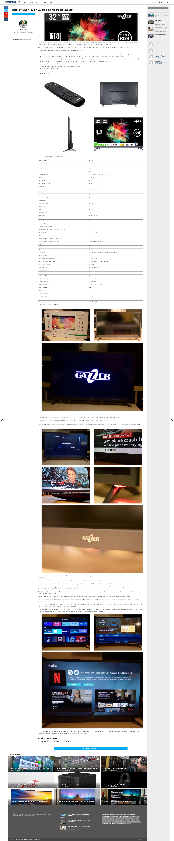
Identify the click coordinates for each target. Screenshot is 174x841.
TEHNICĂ (44, 2)
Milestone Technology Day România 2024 (161, 35)
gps (110, 823)
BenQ (121, 814)
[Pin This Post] (6, 13)
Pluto (121, 821)
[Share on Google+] (6, 16)
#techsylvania (106, 816)
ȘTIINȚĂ (37, 2)
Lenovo (129, 821)
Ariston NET (118, 818)
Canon (117, 814)
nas (127, 818)
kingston (132, 818)
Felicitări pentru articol (159, 51)
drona (136, 818)
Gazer (20, 39)
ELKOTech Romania (110, 818)
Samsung (112, 814)
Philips (120, 816)
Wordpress (38, 839)
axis (128, 814)
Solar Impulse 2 (127, 816)
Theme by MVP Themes (28, 839)
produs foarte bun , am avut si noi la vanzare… (161, 45)
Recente (158, 7)
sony (125, 821)
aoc (103, 821)
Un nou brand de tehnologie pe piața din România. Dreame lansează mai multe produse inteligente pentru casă (161, 29)
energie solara (114, 816)
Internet (114, 823)
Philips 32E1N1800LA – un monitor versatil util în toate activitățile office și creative (161, 22)
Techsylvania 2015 (136, 821)
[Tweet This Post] (6, 10)
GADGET (25, 2)
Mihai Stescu (23, 29)
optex (138, 816)
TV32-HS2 (28, 39)
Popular (152, 7)
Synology (132, 814)
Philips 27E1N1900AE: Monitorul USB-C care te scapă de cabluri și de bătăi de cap (161, 15)
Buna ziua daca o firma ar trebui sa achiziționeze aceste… (161, 63)
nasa (124, 814)
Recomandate (106, 814)
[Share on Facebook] (6, 7)
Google (123, 818)
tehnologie (105, 823)
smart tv (24, 39)
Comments (165, 7)
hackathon (108, 821)
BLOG (50, 2)
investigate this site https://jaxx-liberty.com (160, 57)
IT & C (31, 2)
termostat (119, 823)
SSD (103, 818)
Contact (154, 2)
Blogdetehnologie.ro (20, 839)
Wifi (129, 823)
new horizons (115, 821)
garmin (133, 816)
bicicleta (125, 823)
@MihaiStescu (23, 30)
